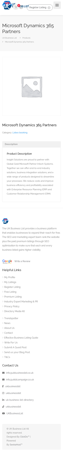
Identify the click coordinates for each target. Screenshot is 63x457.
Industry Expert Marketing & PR (21, 301)
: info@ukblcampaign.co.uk (19, 379)
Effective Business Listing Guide (21, 337)
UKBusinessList (14, 413)
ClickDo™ (24, 436)
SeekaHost (15, 444)
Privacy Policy (11, 306)
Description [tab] (11, 144)
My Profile (9, 277)
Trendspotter (11, 318)
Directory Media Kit (14, 311)
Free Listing (10, 291)
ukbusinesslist (12, 386)
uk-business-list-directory (20, 399)
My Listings (10, 282)
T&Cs (7, 357)
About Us (9, 328)
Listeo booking (19, 132)
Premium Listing (13, 296)
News (7, 323)
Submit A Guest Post (15, 347)
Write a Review (21, 261)
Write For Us (11, 342)
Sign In (21, 7)
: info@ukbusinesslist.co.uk (19, 372)
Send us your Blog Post (17, 352)
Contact (8, 332)
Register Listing (37, 7)
